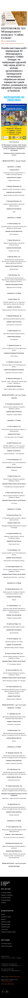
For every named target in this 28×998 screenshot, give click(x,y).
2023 (7, 43)
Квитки (3, 914)
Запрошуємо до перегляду (14, 98)
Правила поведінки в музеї (8, 932)
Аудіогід (3, 919)
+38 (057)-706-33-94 (6, 981)
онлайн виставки (19, 43)
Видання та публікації (7, 895)
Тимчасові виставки (6, 946)
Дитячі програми (5, 924)
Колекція (3, 902)
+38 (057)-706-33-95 (14, 976)
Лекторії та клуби (6, 922)
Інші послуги (4, 929)
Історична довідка (6, 892)
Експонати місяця (6, 897)
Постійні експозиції (6, 943)
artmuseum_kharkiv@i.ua (7, 984)
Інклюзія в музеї (5, 927)
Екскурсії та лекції (6, 917)
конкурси (11, 43)
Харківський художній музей (6, 884)
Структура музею (6, 900)
